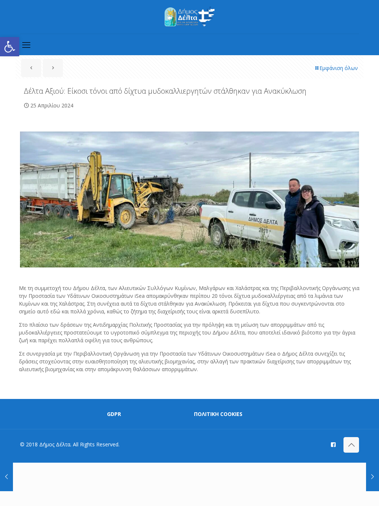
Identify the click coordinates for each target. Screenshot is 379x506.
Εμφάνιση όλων (338, 67)
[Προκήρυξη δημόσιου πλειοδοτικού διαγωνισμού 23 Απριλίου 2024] (6, 476)
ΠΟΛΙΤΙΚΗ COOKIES (218, 413)
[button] (9, 46)
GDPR (114, 413)
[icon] (333, 444)
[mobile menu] (26, 44)
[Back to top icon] (351, 445)
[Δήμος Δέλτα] (189, 17)
